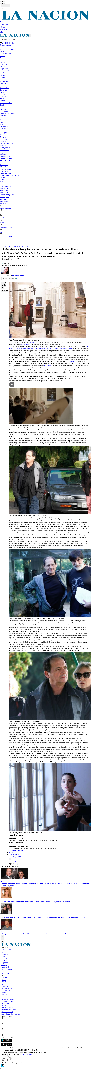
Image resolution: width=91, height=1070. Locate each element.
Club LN (4, 30)
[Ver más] (10, 859)
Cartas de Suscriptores (7, 113)
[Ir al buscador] (3, 9)
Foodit (4, 27)
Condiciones (24, 1054)
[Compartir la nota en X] (5, 291)
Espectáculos (14, 246)
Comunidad (4, 96)
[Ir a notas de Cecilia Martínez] (45, 270)
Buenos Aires (4, 88)
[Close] (2, 936)
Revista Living (4, 193)
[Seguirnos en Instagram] (2, 1030)
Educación (3, 92)
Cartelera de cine (5, 156)
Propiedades (4, 69)
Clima (2, 52)
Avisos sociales (5, 171)
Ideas (2, 180)
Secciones (5, 25)
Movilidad (3, 73)
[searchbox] (44, 39)
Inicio (4, 22)
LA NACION (5, 246)
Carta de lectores (5, 173)
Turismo (3, 135)
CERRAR (2, 1)
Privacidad (31, 1054)
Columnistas (4, 111)
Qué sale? (3, 154)
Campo (2, 66)
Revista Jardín (4, 197)
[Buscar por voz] (88, 39)
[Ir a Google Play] (6, 1042)
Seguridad (3, 90)
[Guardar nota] (2, 283)
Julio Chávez (33, 342)
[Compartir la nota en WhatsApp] (5, 285)
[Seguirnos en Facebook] (2, 1019)
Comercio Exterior (6, 71)
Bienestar (3, 99)
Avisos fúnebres (5, 169)
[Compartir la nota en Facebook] (2, 291)
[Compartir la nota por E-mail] (7, 291)
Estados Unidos (5, 81)
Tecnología (3, 137)
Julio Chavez (15, 855)
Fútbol (2, 120)
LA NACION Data (5, 54)
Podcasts (3, 146)
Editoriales (3, 109)
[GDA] (6, 1061)
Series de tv (23, 246)
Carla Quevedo (71, 361)
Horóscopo (4, 139)
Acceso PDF (4, 165)
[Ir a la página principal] (45, 19)
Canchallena (4, 126)
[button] (45, 136)
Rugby (2, 122)
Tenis (1, 124)
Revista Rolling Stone (7, 195)
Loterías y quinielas (6, 143)
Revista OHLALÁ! (5, 186)
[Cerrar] (30, 35)
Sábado (2, 178)
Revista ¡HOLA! (5, 188)
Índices (2, 75)
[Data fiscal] (2, 1067)
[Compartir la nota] (2, 285)
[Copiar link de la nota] (2, 288)
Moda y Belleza (5, 148)
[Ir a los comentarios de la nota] (5, 283)
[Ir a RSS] (2, 1035)
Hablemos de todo (6, 103)
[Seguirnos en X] (2, 1024)
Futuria (2, 62)
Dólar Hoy (3, 64)
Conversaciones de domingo (9, 175)
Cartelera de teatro (6, 158)
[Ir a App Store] (6, 1046)
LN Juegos (3, 133)
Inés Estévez (25, 344)
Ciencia (2, 101)
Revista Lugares (5, 190)
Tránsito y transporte (7, 49)
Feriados (3, 141)
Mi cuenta (5, 33)
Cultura (2, 94)
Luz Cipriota (48, 366)
